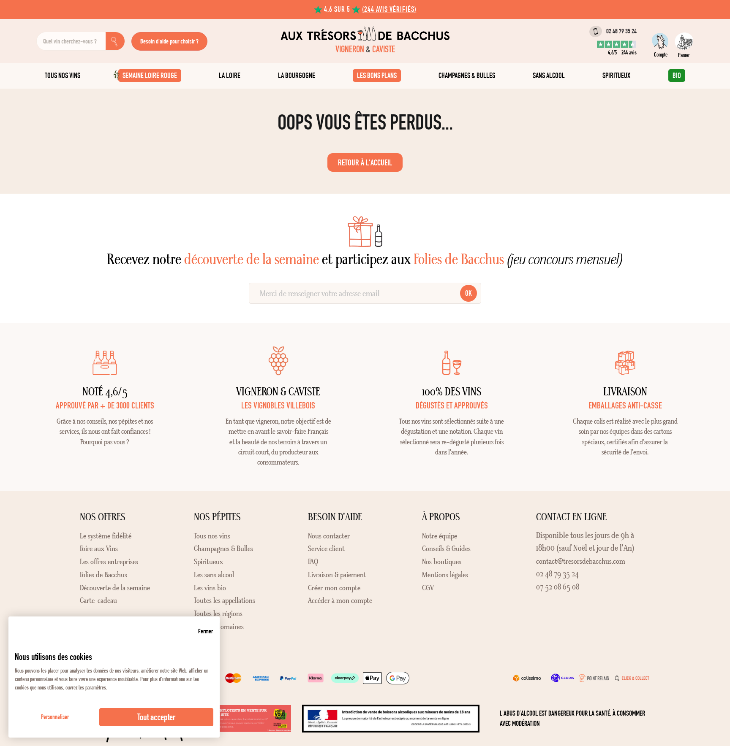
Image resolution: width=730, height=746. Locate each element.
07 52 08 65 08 (557, 587)
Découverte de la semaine (115, 587)
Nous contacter (329, 536)
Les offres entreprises (109, 561)
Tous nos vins (212, 536)
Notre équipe (439, 536)
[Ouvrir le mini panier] (684, 41)
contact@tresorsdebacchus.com (580, 561)
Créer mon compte (334, 587)
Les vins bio (210, 587)
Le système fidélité (105, 536)
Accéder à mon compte (340, 600)
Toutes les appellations (224, 600)
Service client (326, 548)
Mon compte (660, 41)
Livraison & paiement (337, 574)
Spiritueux (208, 561)
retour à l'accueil (365, 162)
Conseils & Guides (446, 548)
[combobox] (71, 41)
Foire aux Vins (99, 548)
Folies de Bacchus (103, 574)
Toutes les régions (218, 613)
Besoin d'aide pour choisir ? (169, 41)
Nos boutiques (441, 561)
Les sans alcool (214, 574)
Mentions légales (445, 574)
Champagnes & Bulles (223, 548)
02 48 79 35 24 (621, 31)
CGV (428, 587)
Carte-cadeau (98, 600)
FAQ (313, 561)
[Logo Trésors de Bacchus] (365, 34)
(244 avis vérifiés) (389, 9)
